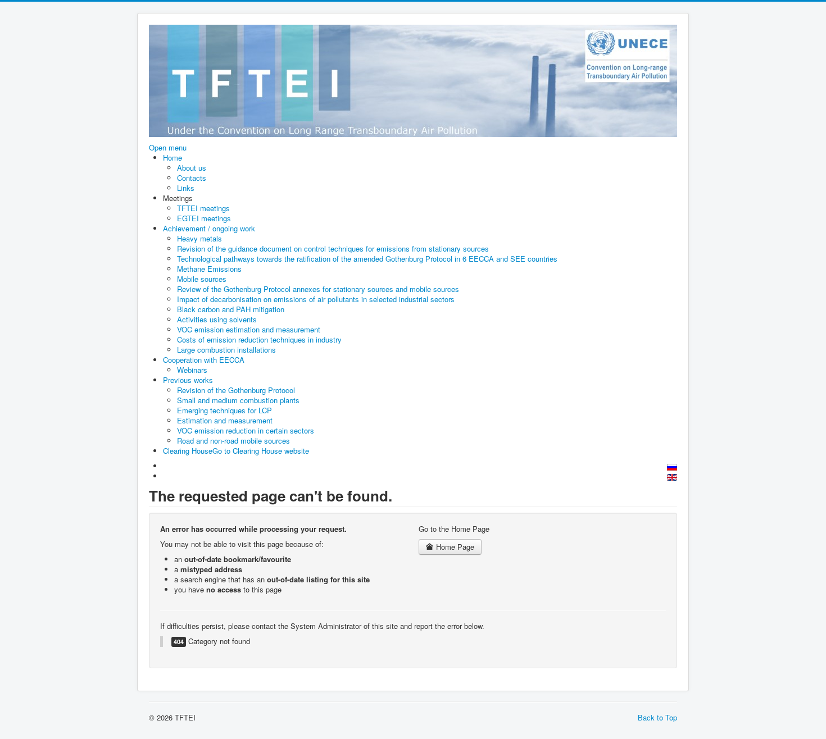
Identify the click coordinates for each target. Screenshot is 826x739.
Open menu (168, 147)
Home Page (454, 546)
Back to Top (657, 717)
